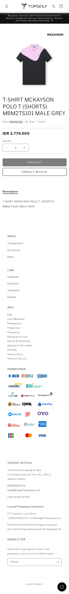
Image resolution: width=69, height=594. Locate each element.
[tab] (10, 191)
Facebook (13, 283)
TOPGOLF (38, 584)
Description (10, 191)
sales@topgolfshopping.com (23, 490)
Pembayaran (14, 323)
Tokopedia (13, 290)
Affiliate (12, 350)
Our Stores (13, 250)
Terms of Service (17, 358)
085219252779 (16, 485)
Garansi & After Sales (19, 345)
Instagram (13, 276)
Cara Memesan (15, 319)
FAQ (9, 314)
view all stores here (18, 496)
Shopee (11, 297)
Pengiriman (13, 328)
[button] (6, 6)
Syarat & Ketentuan (18, 341)
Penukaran (13, 332)
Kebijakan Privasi (17, 336)
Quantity (7, 141)
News (10, 256)
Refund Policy (15, 354)
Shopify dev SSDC (38, 587)
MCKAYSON (16, 121)
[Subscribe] (57, 562)
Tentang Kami (15, 243)
